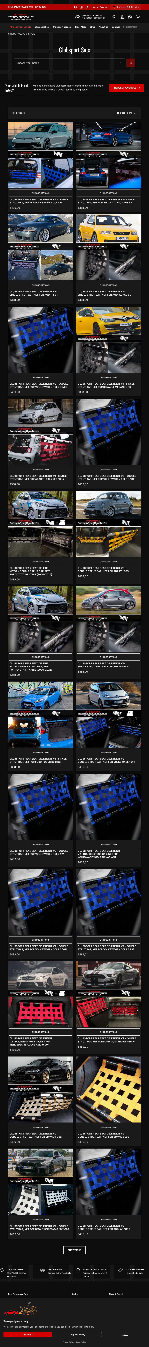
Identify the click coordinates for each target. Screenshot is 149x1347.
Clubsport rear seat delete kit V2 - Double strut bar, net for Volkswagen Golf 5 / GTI (39, 948)
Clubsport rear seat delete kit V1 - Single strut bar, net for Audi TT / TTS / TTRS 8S (106, 201)
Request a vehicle (125, 87)
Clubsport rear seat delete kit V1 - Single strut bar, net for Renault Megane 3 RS (106, 385)
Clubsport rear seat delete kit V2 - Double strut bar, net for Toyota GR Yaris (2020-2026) (31, 571)
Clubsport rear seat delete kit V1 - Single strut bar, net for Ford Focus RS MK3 (38, 760)
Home (13, 34)
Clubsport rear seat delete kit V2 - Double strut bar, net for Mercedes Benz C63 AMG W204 (31, 1041)
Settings (124, 1335)
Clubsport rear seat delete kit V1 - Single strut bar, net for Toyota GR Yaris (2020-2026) (31, 666)
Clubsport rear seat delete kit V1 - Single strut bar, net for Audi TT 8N (34, 293)
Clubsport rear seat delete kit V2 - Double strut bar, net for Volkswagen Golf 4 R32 (107, 948)
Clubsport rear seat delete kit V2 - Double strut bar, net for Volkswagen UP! (106, 760)
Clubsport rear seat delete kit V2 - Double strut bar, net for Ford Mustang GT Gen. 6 (107, 1040)
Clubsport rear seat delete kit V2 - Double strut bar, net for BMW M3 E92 (103, 1135)
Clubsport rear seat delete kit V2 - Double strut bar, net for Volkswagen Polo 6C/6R (39, 385)
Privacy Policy (68, 1342)
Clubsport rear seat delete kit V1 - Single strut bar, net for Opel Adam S (103, 665)
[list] (74, 1273)
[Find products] (130, 62)
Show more (74, 1250)
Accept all (28, 1334)
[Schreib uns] (130, 17)
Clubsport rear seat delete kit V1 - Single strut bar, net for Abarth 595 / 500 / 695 (38, 477)
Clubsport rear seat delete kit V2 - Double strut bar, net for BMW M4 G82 (36, 1135)
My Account (102, 7)
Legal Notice (81, 1342)
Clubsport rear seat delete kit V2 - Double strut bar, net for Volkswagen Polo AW (39, 852)
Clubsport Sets (26, 34)
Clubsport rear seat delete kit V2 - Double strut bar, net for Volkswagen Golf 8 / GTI (107, 477)
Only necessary (77, 1334)
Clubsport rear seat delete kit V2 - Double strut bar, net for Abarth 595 (103, 570)
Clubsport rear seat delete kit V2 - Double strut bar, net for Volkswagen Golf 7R (39, 201)
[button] (114, 17)
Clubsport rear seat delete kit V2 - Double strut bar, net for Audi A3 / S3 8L (105, 1227)
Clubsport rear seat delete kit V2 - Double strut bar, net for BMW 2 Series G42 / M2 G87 (39, 1228)
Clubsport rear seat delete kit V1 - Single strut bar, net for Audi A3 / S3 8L (104, 293)
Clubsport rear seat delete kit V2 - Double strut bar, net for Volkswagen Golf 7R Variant (99, 854)
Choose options (40, 193)
